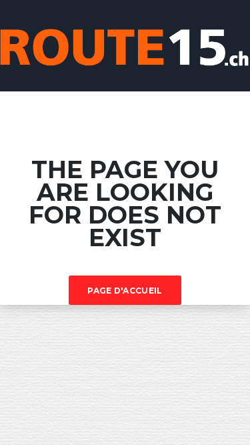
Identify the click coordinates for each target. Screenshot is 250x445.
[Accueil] (125, 44)
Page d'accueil (124, 291)
